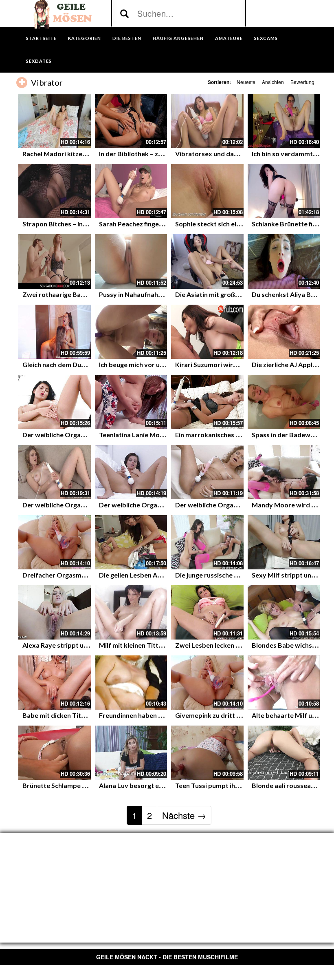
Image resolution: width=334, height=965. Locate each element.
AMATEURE (229, 38)
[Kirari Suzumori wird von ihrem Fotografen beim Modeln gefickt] (207, 332)
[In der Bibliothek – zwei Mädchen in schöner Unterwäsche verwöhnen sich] (131, 121)
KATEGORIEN (84, 38)
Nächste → (184, 815)
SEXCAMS (266, 38)
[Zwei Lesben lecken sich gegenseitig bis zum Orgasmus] (207, 612)
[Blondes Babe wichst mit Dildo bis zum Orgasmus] (284, 612)
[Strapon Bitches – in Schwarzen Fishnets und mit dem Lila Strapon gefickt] (54, 191)
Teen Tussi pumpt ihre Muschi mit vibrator (239, 785)
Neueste (246, 81)
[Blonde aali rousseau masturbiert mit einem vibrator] (284, 753)
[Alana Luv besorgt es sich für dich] (131, 753)
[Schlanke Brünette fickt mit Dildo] (284, 191)
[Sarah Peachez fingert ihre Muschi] (131, 191)
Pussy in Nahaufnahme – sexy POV (151, 294)
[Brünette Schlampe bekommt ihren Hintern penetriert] (54, 753)
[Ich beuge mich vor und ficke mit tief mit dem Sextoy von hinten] (131, 332)
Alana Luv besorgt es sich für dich (149, 785)
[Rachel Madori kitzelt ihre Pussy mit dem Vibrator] (54, 121)
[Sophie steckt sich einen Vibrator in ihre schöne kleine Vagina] (207, 191)
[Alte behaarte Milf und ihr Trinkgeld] (284, 682)
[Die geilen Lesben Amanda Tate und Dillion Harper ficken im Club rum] (131, 542)
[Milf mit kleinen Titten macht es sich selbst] (131, 612)
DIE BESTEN (126, 38)
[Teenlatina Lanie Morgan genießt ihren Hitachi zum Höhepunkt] (131, 402)
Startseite (41, 38)
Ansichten (273, 81)
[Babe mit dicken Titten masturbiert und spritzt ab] (54, 682)
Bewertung (302, 81)
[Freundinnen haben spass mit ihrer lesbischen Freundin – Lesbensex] (131, 682)
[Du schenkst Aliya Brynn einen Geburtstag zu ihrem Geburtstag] (284, 261)
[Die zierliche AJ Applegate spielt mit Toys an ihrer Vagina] (284, 332)
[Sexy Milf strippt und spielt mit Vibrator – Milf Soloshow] (284, 542)
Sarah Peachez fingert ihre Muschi (149, 224)
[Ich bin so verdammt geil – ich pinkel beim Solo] (284, 121)
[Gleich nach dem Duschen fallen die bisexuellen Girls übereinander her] (54, 332)
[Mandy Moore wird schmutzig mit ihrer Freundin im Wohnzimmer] (284, 472)
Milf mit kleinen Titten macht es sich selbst (163, 645)
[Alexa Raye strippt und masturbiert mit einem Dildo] (54, 612)
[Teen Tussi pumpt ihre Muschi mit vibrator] (207, 753)
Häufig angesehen (178, 38)
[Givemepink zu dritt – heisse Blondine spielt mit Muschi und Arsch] (207, 682)
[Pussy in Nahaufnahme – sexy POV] (131, 261)
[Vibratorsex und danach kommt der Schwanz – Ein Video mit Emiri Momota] (207, 121)
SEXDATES (39, 61)
